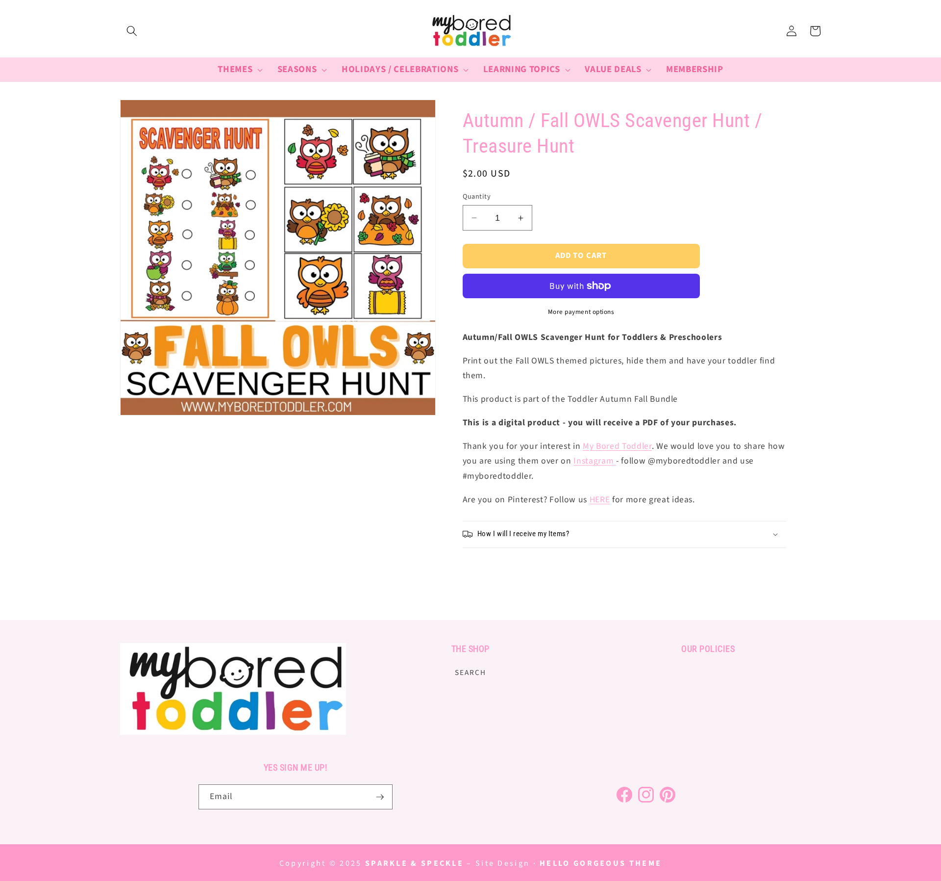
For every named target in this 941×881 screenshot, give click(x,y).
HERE (600, 499)
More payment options (581, 311)
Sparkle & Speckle (414, 863)
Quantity (477, 197)
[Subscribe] (380, 797)
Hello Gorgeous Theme (601, 863)
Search (470, 672)
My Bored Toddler (617, 446)
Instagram (593, 461)
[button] (132, 31)
